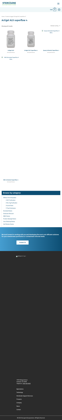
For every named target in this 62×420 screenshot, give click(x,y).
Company (19, 402)
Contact (18, 409)
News (18, 406)
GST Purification (11, 200)
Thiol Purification (11, 208)
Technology (19, 392)
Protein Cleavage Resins (9, 219)
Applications (19, 389)
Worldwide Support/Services (24, 396)
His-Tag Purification (12, 203)
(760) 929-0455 (27, 383)
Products (19, 399)
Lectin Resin (10, 205)
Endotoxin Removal (8, 213)
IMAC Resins (6, 216)
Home (3, 16)
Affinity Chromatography (9, 197)
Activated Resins (7, 211)
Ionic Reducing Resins (9, 221)
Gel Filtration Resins (8, 224)
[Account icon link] (59, 9)
